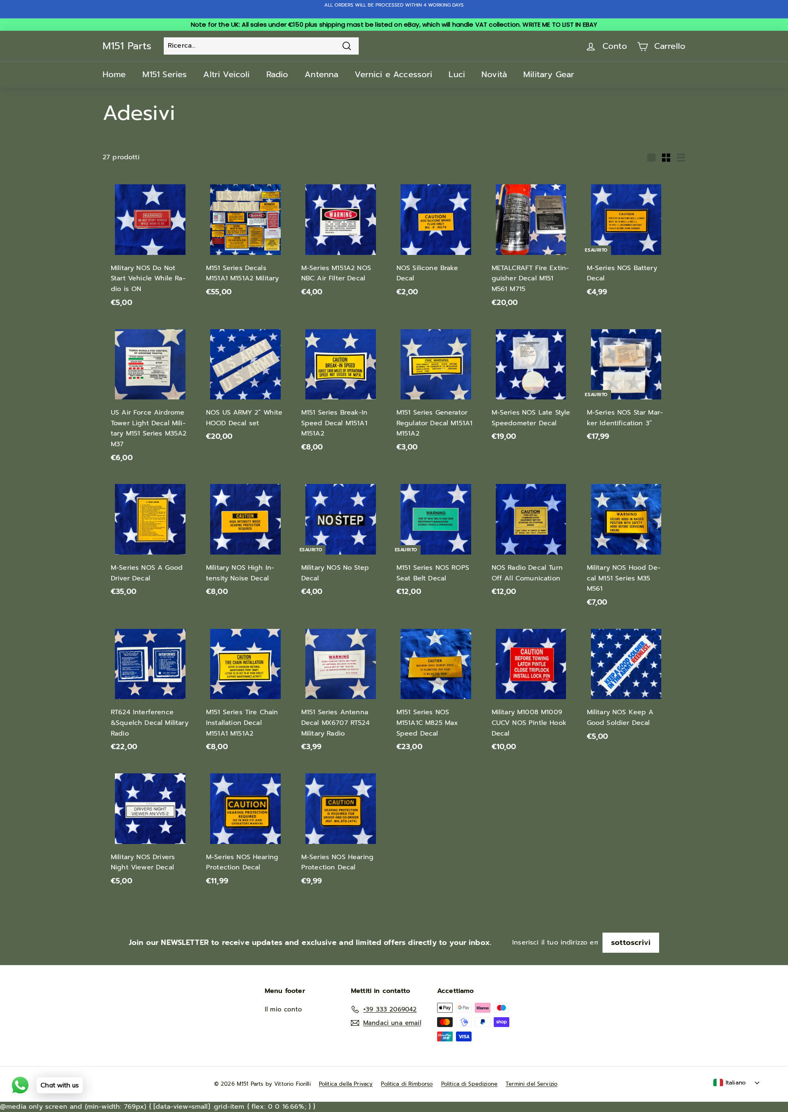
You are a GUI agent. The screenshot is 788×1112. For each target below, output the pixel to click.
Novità (494, 74)
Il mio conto (283, 1009)
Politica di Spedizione (469, 1084)
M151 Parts (127, 46)
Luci (457, 74)
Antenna (321, 74)
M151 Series (164, 74)
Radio (277, 74)
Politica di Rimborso (407, 1084)
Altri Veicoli (226, 74)
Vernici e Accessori (393, 74)
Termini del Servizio (531, 1084)
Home (114, 74)
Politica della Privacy (346, 1084)
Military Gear (548, 74)
